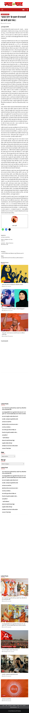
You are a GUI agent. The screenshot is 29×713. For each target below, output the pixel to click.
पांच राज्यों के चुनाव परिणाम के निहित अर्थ (9, 429)
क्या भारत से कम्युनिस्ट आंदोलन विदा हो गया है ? (10, 416)
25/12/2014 (8, 23)
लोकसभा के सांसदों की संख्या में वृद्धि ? (8, 440)
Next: (12, 257)
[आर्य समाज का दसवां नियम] (14, 688)
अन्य (18, 707)
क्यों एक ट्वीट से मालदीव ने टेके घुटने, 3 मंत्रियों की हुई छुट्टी (13, 309)
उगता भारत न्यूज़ (4, 594)
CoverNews (11, 710)
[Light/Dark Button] (23, 9)
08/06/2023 (11, 336)
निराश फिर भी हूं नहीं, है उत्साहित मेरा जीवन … (10, 432)
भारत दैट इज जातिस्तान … (6, 427)
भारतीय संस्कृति (10, 705)
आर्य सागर (4, 676)
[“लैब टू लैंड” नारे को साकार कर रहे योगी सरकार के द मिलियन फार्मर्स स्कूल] (14, 322)
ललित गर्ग (4, 286)
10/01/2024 (10, 310)
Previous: (12, 252)
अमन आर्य (3, 23)
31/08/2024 (9, 286)
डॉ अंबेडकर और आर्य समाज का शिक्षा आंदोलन (10, 445)
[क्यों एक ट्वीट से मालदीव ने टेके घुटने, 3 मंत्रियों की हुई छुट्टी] (14, 298)
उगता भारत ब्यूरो (5, 336)
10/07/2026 (9, 601)
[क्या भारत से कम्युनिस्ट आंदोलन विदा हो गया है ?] (14, 639)
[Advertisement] (14, 387)
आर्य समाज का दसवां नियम (5, 237)
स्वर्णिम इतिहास (14, 705)
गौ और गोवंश (24, 705)
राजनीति (14, 646)
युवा (3, 671)
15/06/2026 (9, 627)
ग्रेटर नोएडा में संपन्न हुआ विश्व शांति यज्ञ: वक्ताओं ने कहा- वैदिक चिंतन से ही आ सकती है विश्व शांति (14, 408)
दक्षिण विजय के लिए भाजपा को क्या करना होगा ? (10, 424)
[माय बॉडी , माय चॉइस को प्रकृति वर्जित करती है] (14, 664)
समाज (21, 705)
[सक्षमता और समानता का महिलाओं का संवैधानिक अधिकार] (14, 274)
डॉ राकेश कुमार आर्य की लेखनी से (7, 646)
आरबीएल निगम (5, 310)
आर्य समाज (4, 695)
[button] (2, 9)
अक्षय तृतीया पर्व (4, 435)
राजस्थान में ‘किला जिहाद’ (6, 448)
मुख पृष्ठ (3, 705)
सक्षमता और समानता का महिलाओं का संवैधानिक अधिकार (12, 284)
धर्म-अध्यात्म (18, 705)
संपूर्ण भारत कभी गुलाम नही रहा (13, 707)
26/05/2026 (9, 676)
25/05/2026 (9, 700)
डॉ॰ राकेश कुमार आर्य (6, 651)
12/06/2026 (12, 651)
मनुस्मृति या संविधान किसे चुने (7, 443)
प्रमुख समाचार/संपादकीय (5, 14)
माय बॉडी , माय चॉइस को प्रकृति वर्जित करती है (10, 419)
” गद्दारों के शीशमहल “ (6, 437)
